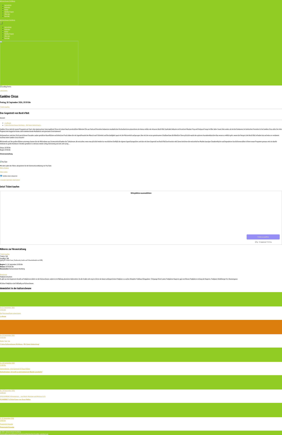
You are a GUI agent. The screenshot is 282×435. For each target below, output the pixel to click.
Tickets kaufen (4, 107)
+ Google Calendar (6, 180)
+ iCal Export (16, 180)
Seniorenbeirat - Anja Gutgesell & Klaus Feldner (21, 367)
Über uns (7, 14)
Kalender (7, 7)
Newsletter (3, 274)
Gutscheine (7, 5)
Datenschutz (30, 434)
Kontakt (7, 16)
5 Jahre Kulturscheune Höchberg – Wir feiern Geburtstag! (22, 125)
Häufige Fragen (9, 12)
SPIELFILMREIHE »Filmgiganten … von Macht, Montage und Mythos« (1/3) (22, 395)
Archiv (6, 9)
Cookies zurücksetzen (41, 434)
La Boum (7, 123)
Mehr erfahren (4, 168)
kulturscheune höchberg (7, 1)
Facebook (3, 434)
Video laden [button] (3, 172)
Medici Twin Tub (19, 339)
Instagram (9, 434)
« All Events (3, 90)
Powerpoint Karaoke (7, 422)
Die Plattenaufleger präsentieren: (10, 311)
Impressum (22, 434)
